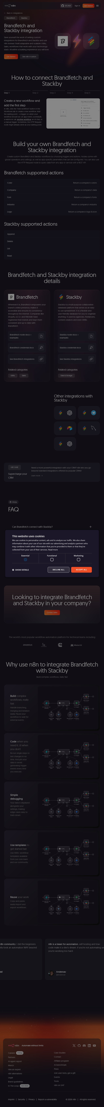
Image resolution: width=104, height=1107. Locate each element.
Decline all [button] (58, 570)
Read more (53, 549)
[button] (20, 569)
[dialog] (52, 553)
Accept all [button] (81, 570)
